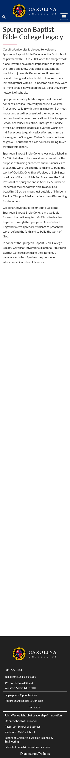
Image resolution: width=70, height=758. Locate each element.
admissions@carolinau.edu (20, 676)
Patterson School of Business (23, 726)
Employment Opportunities (21, 695)
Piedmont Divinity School (20, 732)
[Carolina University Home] (35, 10)
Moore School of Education (21, 721)
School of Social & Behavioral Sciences (27, 747)
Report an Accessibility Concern (24, 700)
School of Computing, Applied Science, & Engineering (29, 739)
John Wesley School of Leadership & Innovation (33, 715)
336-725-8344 (13, 670)
